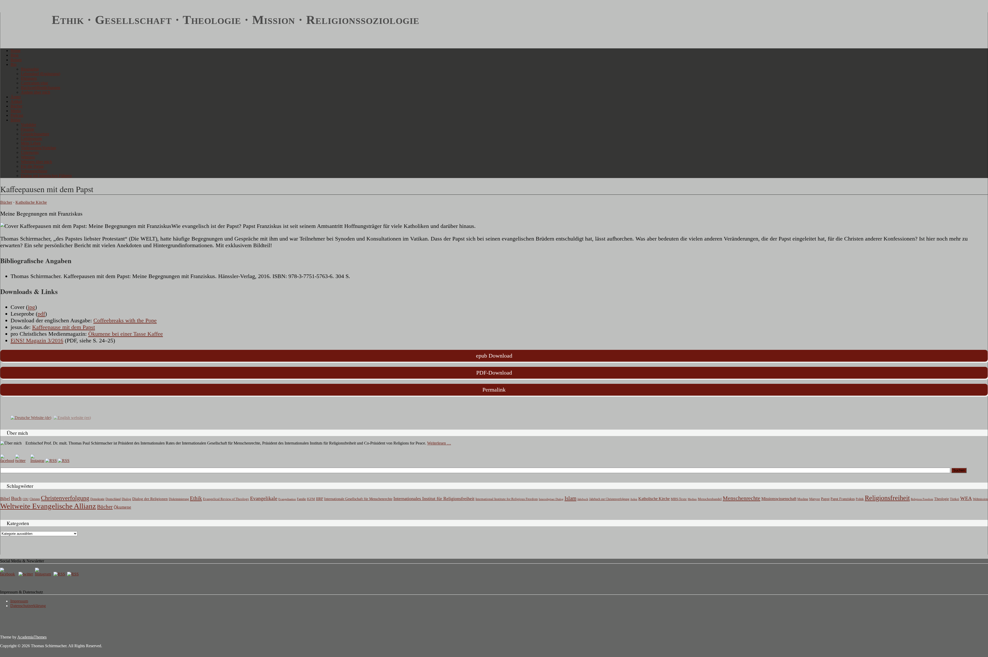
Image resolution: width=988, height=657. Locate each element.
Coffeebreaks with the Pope (125, 320)
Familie (301, 499)
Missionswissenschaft (778, 498)
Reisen (16, 60)
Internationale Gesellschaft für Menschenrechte (358, 499)
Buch (16, 498)
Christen (35, 499)
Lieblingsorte (31, 138)
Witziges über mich (36, 161)
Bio (13, 64)
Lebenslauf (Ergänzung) (40, 74)
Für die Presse (32, 166)
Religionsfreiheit (887, 498)
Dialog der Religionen (150, 499)
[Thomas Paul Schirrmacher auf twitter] (22, 460)
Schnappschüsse (34, 171)
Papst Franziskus (843, 499)
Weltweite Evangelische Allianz (48, 506)
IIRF (319, 499)
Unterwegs (30, 152)
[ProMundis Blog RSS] (63, 460)
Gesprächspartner (35, 134)
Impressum (19, 601)
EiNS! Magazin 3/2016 (37, 340)
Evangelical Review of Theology (226, 499)
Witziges (28, 157)
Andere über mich (35, 92)
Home (16, 50)
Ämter (16, 97)
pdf (41, 313)
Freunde (27, 129)
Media (16, 111)
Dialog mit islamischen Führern (46, 175)
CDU (26, 499)
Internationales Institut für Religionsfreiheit (433, 498)
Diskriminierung (179, 499)
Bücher (16, 106)
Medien (692, 499)
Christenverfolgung (65, 498)
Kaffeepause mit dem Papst (63, 327)
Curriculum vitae (34, 83)
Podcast (17, 115)
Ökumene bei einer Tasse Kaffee (125, 334)
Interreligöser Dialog (551, 499)
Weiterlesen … (439, 443)
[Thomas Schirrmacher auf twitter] (26, 574)
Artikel (16, 101)
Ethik (196, 498)
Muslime (802, 499)
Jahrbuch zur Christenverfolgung (609, 499)
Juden (633, 499)
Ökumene (122, 507)
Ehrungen (29, 78)
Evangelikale (263, 498)
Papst (825, 499)
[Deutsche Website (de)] (31, 417)
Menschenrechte (741, 498)
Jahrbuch (582, 499)
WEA (966, 498)
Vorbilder (28, 124)
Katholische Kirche (31, 202)
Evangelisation (287, 499)
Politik (860, 499)
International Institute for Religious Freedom (506, 499)
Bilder (16, 120)
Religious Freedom (922, 499)
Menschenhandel (710, 499)
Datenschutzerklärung (28, 605)
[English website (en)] (72, 417)
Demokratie (97, 499)
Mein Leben (31, 143)
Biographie (30, 69)
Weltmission (980, 499)
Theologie (941, 499)
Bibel (5, 498)
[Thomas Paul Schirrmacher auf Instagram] (37, 460)
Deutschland (113, 499)
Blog (15, 55)
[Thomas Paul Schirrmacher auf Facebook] (7, 460)
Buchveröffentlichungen (40, 87)
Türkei (954, 499)
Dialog (126, 499)
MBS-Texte (679, 499)
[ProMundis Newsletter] (51, 460)
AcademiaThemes (32, 637)
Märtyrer (814, 499)
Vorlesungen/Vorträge (38, 148)
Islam (570, 498)
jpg (31, 307)
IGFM (311, 499)
